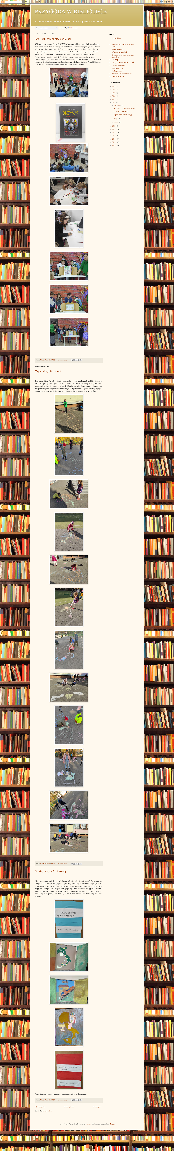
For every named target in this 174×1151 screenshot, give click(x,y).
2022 (114, 99)
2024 (114, 93)
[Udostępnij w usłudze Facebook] (78, 360)
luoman (88, 1124)
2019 (114, 129)
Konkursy (115, 59)
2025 (114, 89)
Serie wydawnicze (118, 76)
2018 (114, 132)
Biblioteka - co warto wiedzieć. (122, 74)
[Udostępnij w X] (76, 360)
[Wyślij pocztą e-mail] (72, 360)
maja (116, 119)
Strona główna (69, 1107)
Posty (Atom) (48, 1111)
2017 (114, 135)
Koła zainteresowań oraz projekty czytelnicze (123, 56)
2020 (114, 126)
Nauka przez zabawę (118, 71)
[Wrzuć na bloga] (74, 360)
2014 (114, 145)
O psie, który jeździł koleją (50, 871)
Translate (75, 28)
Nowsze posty (40, 1107)
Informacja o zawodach (119, 52)
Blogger (112, 1124)
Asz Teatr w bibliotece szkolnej (53, 39)
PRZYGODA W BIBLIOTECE (71, 11)
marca (116, 122)
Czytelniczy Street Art (48, 371)
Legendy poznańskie (118, 65)
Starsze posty (97, 1107)
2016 (114, 139)
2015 (114, 142)
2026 (114, 86)
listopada (117, 105)
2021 (114, 102)
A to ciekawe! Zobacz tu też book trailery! (123, 45)
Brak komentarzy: (62, 360)
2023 (114, 96)
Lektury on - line (117, 68)
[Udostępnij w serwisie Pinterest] (81, 360)
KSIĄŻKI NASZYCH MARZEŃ (123, 62)
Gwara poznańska (117, 49)
